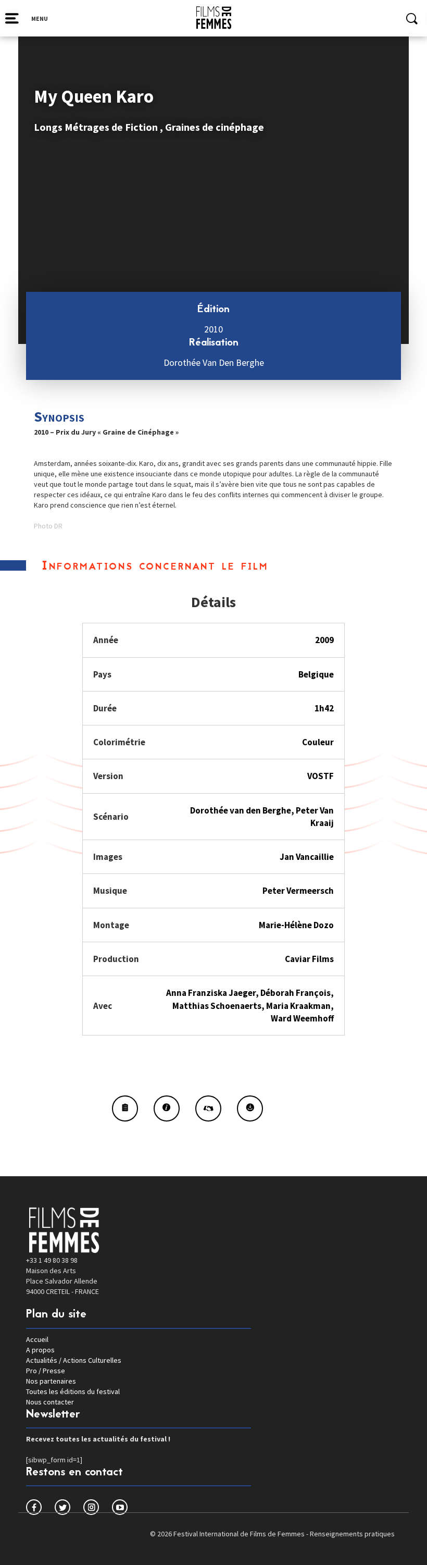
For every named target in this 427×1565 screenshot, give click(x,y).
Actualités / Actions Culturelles (73, 1360)
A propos (40, 1349)
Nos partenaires (51, 1381)
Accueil (37, 1339)
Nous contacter (50, 1402)
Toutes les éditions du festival (73, 1391)
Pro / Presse (45, 1370)
